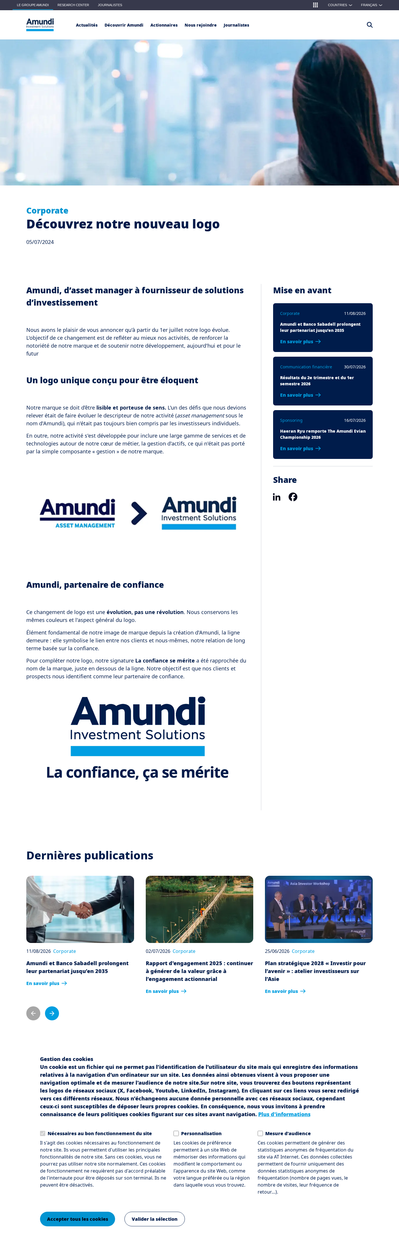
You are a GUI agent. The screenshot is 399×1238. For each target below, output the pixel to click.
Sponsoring (291, 420)
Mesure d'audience (288, 1133)
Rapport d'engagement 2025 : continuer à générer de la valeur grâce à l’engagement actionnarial (199, 971)
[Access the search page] (370, 25)
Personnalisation (201, 1133)
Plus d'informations (284, 1114)
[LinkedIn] (276, 496)
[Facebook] (293, 496)
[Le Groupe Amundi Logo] (40, 24)
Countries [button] (340, 5)
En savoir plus (296, 341)
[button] (315, 5)
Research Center (73, 5)
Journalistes (110, 5)
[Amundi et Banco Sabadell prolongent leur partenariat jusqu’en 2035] (80, 909)
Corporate (47, 210)
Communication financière (306, 367)
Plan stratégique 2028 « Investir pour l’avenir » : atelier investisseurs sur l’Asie (315, 971)
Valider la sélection (155, 1219)
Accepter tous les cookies (77, 1219)
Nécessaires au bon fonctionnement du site (100, 1133)
